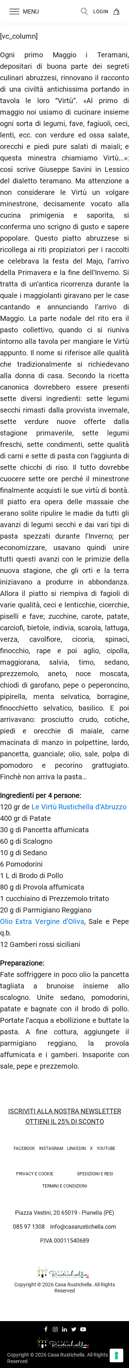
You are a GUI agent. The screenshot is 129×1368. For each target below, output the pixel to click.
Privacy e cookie (34, 1173)
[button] (28, 11)
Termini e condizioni (64, 1186)
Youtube (106, 1148)
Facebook (24, 1148)
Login (100, 11)
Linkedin (76, 1148)
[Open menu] (14, 12)
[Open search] (84, 11)
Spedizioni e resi (95, 1173)
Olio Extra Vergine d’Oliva (42, 921)
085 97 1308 (29, 1226)
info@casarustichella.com (83, 1226)
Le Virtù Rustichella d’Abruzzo (78, 807)
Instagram (51, 1148)
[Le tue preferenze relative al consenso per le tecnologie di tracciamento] (116, 1355)
